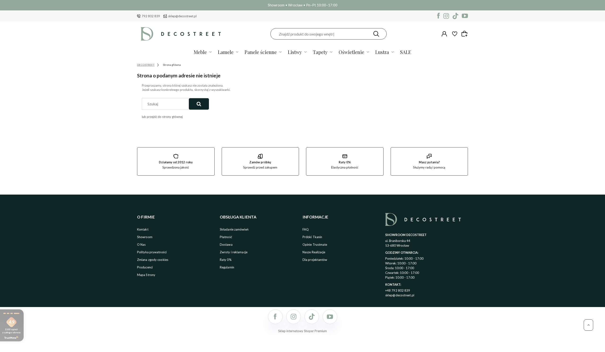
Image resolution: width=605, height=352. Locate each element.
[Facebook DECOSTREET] (438, 16)
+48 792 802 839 (397, 290)
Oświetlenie (351, 52)
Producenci (145, 267)
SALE (405, 52)
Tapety (320, 52)
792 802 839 (151, 16)
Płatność (226, 237)
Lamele (225, 52)
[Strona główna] (181, 34)
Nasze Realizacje (313, 252)
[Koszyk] (465, 34)
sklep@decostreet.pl (182, 16)
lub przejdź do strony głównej (162, 117)
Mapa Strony (146, 275)
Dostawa (226, 244)
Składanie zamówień (234, 229)
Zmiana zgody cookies (152, 260)
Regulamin (227, 267)
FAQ (305, 229)
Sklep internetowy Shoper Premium (302, 331)
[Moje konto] (444, 34)
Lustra (382, 52)
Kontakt (142, 229)
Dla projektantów (314, 260)
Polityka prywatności (152, 252)
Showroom (144, 237)
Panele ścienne (261, 52)
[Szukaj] (376, 34)
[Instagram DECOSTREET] (446, 16)
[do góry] (588, 325)
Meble (200, 52)
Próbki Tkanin (312, 237)
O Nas (141, 244)
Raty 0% (226, 260)
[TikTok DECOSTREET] (455, 16)
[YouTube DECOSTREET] (465, 16)
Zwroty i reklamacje (233, 252)
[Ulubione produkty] (455, 34)
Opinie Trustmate (314, 244)
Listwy (295, 52)
